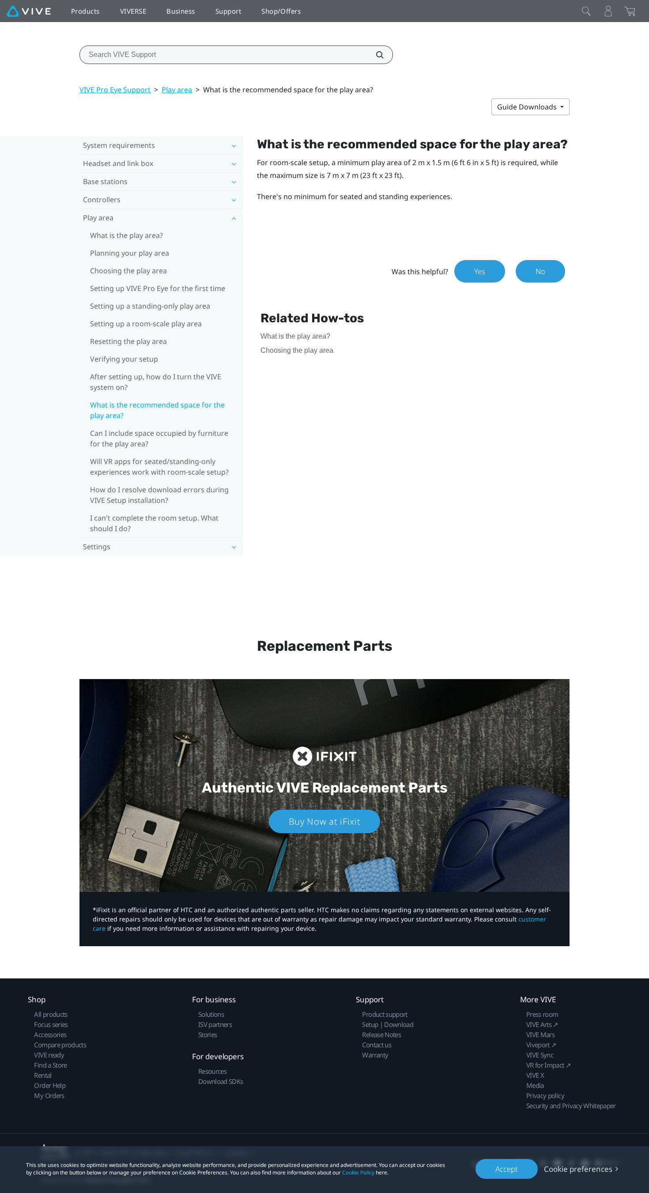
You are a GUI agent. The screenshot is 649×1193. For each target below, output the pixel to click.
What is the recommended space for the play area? (157, 410)
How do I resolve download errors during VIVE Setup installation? (159, 495)
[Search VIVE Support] (375, 55)
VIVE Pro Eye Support (115, 89)
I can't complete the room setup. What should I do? (154, 523)
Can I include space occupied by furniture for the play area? (159, 438)
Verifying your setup (124, 359)
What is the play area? (126, 235)
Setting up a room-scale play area (146, 323)
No (540, 271)
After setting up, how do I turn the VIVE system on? (155, 382)
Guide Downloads (527, 107)
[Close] (586, 11)
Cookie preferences (578, 1169)
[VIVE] (29, 11)
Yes (479, 271)
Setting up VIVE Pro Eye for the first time (157, 288)
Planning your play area (129, 253)
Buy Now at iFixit (325, 821)
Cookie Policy (358, 1172)
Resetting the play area (128, 341)
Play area (177, 89)
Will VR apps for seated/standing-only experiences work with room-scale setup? (159, 467)
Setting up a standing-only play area (150, 306)
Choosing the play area (128, 271)
